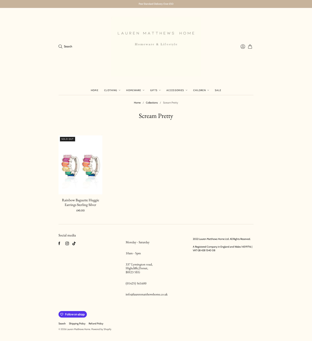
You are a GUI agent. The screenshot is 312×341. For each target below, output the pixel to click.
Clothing (110, 90)
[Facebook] (59, 244)
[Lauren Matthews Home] (156, 47)
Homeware (133, 90)
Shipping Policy (77, 323)
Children (199, 90)
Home (94, 90)
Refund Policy (96, 323)
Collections (152, 102)
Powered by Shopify (101, 329)
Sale (218, 90)
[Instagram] (67, 244)
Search (62, 323)
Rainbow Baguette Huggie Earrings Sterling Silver (80, 202)
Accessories (175, 90)
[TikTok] (74, 244)
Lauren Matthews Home (78, 329)
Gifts (154, 90)
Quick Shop (80, 189)
